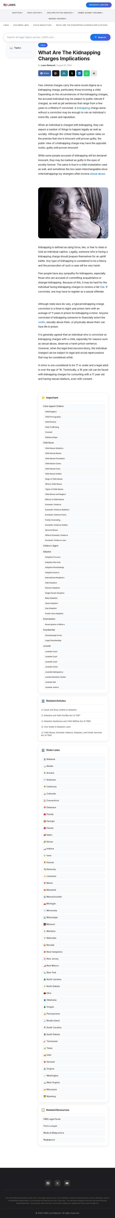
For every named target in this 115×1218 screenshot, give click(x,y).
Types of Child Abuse (54, 489)
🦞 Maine (48, 883)
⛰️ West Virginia (51, 1082)
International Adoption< (55, 578)
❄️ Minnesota (50, 910)
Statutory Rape (51, 437)
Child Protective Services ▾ (60, 13)
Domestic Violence (53, 504)
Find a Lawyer (50, 1126)
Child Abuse (48, 443)
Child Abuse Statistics (54, 448)
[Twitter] (57, 1183)
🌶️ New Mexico (51, 965)
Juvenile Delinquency (54, 672)
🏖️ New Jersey (50, 959)
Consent (48, 432)
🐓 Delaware (49, 807)
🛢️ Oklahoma (50, 1000)
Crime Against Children (53, 406)
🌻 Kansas (48, 862)
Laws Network (48, 65)
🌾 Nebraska (49, 938)
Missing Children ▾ (57, 19)
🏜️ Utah (47, 1055)
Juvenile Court (51, 651)
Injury (42, 45)
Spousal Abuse (51, 530)
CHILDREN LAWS (21, 25)
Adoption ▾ (17, 13)
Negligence (49, 1139)
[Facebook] (48, 1183)
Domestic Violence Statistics (57, 510)
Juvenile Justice (52, 687)
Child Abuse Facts (52, 469)
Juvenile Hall (50, 682)
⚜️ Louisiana (49, 876)
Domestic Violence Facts (55, 515)
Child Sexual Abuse (53, 453)
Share (46, 73)
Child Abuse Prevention (55, 458)
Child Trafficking (52, 427)
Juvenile (47, 646)
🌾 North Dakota (51, 986)
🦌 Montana (49, 931)
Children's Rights (50, 546)
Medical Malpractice (53, 1133)
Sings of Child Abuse (54, 479)
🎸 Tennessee (50, 1041)
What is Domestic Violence (56, 535)
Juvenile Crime (51, 667)
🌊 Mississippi (50, 917)
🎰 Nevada (48, 945)
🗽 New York (49, 972)
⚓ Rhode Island (51, 1020)
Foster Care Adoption (54, 613)
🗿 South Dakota (51, 1034)
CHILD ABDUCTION (42, 25)
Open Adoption (51, 603)
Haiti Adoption (51, 583)
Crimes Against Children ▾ (90, 13)
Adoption (47, 552)
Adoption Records (53, 562)
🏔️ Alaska (48, 766)
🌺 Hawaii (48, 828)
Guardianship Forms (53, 635)
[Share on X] (72, 73)
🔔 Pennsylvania (51, 1013)
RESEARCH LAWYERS (98, 5)
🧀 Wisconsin (50, 1089)
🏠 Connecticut (51, 800)
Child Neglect (51, 412)
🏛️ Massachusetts (52, 897)
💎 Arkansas (49, 780)
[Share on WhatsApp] (87, 73)
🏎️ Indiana (48, 848)
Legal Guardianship (53, 640)
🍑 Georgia (49, 821)
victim (41, 322)
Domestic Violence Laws (55, 540)
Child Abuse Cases (53, 463)
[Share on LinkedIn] (79, 73)
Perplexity (64, 73)
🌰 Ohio (47, 993)
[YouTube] (67, 1183)
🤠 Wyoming (49, 1096)
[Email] (94, 73)
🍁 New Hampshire (52, 952)
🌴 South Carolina (52, 1027)
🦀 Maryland (49, 890)
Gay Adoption (51, 608)
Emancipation (49, 619)
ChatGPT (55, 73)
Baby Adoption (51, 598)
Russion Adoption (52, 588)
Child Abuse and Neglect (55, 494)
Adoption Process (52, 557)
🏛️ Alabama (49, 759)
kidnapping (83, 107)
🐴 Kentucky (49, 869)
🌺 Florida (48, 814)
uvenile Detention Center (55, 677)
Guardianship (49, 630)
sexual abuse (97, 173)
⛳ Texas (47, 1048)
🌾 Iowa (47, 855)
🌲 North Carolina (52, 979)
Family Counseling (52, 520)
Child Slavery (50, 422)
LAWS (6, 25)
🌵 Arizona (48, 773)
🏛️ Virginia (48, 1068)
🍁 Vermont (49, 1062)
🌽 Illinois (48, 842)
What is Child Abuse (53, 484)
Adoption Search (52, 572)
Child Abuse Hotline (53, 474)
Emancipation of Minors (55, 624)
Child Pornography (53, 417)
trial (102, 286)
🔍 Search (100, 37)
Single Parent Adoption (54, 593)
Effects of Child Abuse (54, 499)
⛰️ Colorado (49, 793)
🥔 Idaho (47, 835)
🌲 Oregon (48, 1007)
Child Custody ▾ (34, 13)
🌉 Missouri (49, 924)
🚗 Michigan (49, 903)
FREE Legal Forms (52, 1119)
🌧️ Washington (50, 1075)
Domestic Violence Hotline (56, 525)
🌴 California (50, 786)
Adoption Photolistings (54, 567)
